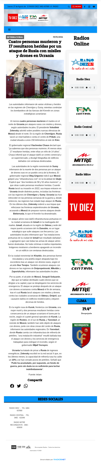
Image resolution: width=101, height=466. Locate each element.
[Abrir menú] (9, 29)
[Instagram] (89, 6)
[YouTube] (94, 6)
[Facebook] (84, 6)
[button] (69, 6)
